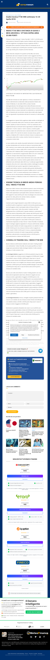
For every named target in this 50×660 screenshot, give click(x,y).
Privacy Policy (25, 337)
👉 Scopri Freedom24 (14, 376)
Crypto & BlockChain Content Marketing (16, 653)
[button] (39, 322)
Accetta (14, 334)
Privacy (26, 653)
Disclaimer (40, 653)
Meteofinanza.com (10, 15)
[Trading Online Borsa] (37, 633)
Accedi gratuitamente (34, 612)
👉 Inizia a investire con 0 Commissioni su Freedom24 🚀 (25, 27)
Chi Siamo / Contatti (33, 653)
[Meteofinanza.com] (25, 4)
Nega (23, 334)
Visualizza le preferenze (33, 334)
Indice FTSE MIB (18, 15)
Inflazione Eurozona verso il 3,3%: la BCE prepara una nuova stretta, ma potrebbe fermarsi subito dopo (15, 637)
